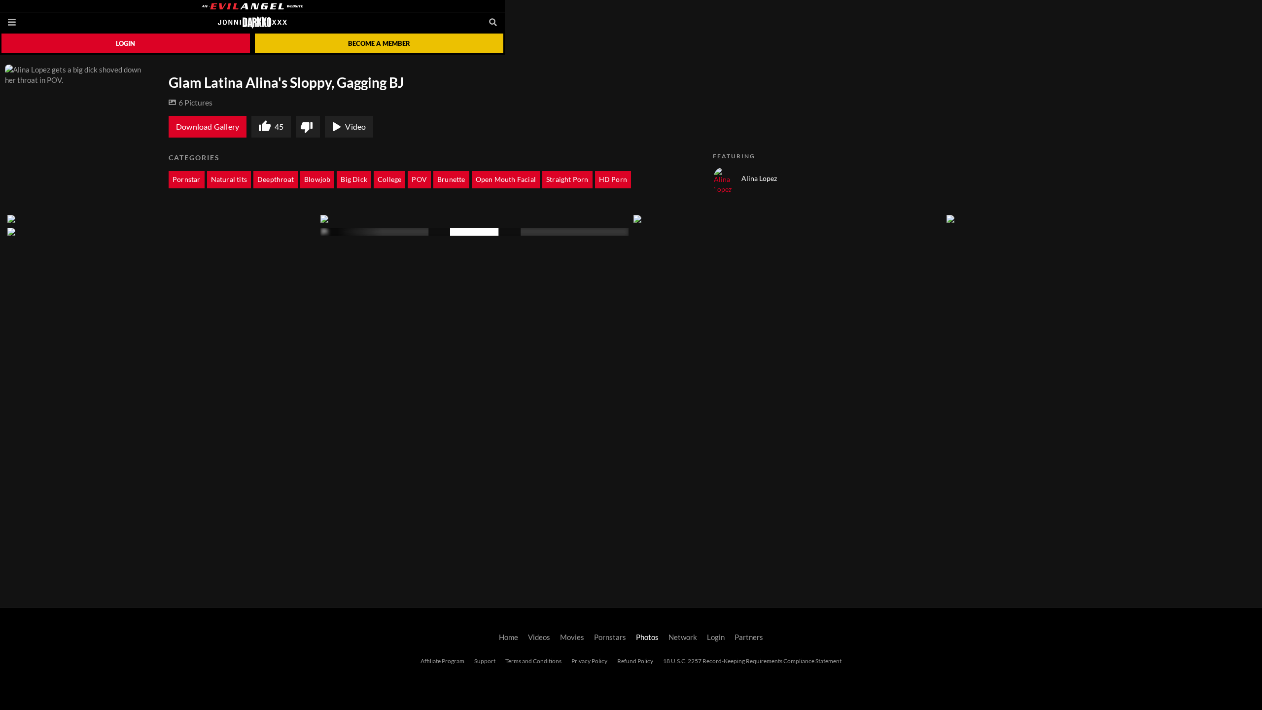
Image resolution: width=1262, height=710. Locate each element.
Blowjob (317, 179)
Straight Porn (567, 179)
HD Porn (613, 179)
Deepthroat (275, 179)
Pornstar (187, 179)
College (389, 179)
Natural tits (229, 179)
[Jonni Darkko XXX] (252, 22)
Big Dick (354, 179)
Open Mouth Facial (506, 179)
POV (419, 179)
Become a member (379, 43)
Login (125, 43)
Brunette (451, 179)
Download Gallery (207, 126)
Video (355, 126)
